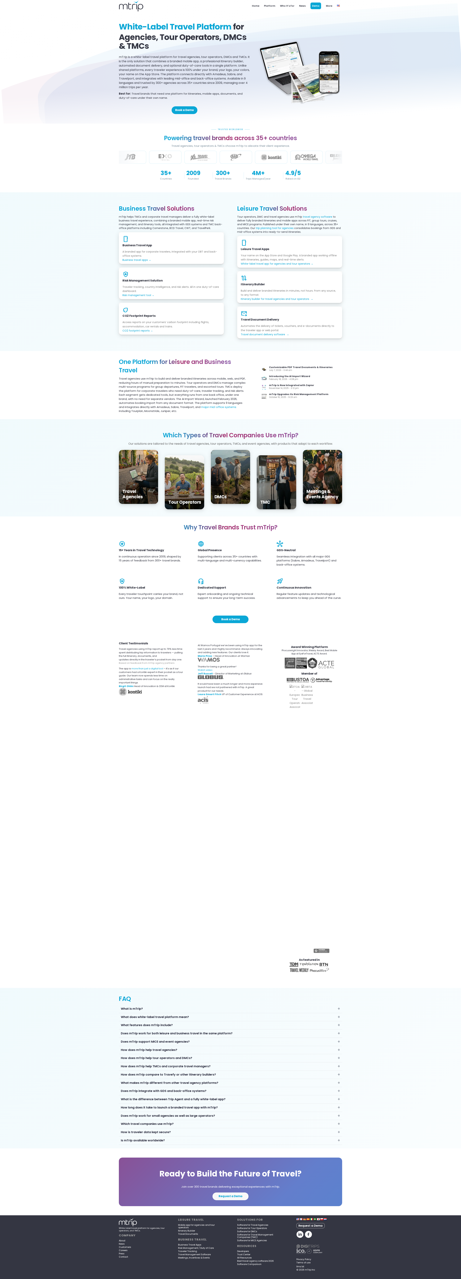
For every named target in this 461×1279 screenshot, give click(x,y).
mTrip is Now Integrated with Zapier (291, 385)
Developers (243, 1251)
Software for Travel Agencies (252, 1224)
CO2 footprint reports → (137, 330)
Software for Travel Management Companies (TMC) (255, 1236)
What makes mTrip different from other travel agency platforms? (169, 1083)
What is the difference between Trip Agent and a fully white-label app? (173, 1099)
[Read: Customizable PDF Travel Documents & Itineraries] (264, 369)
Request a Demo (310, 1226)
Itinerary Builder (253, 284)
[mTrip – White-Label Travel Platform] (128, 1225)
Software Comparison (249, 1264)
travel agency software (317, 217)
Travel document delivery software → (265, 334)
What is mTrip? (132, 1009)
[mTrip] (131, 6)
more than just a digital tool (147, 668)
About (122, 1240)
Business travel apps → (136, 260)
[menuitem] (256, 6)
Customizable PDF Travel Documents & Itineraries (301, 367)
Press (121, 1253)
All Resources (244, 1257)
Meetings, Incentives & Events (194, 1257)
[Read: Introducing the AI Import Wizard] (264, 378)
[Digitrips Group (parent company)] (307, 1247)
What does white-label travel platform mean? (155, 1017)
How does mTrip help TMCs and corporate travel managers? (166, 1066)
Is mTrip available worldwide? (143, 1140)
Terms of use (303, 1262)
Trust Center (243, 1254)
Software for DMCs (247, 1231)
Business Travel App (137, 245)
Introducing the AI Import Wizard (289, 376)
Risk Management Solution (142, 280)
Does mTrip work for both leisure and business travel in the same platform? (176, 1033)
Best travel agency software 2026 (255, 1260)
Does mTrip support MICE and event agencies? (155, 1042)
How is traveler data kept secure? (146, 1132)
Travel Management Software (194, 1254)
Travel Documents (188, 1233)
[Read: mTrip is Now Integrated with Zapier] (264, 387)
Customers (125, 1247)
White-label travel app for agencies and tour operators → (277, 264)
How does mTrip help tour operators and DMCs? (156, 1058)
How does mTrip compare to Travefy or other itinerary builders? (168, 1074)
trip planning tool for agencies (275, 228)
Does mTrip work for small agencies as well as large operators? (168, 1116)
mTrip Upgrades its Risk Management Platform (298, 394)
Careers (123, 1250)
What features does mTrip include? (147, 1025)
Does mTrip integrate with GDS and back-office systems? (163, 1091)
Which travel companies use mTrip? (147, 1124)
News (122, 1243)
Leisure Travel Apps (255, 249)
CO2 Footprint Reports (138, 316)
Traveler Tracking (187, 1251)
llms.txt (300, 1266)
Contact (123, 1256)
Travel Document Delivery (260, 320)
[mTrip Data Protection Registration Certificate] (301, 1253)
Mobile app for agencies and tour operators (196, 1226)
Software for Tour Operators (252, 1228)
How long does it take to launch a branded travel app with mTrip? (169, 1107)
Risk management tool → (138, 295)
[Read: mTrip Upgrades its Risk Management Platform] (264, 396)
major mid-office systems (218, 407)
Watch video (205, 670)
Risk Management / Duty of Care (196, 1247)
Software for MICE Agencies (252, 1240)
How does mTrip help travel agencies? (149, 1050)
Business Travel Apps (189, 1244)
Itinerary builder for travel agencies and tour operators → (277, 299)
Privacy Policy (303, 1259)
